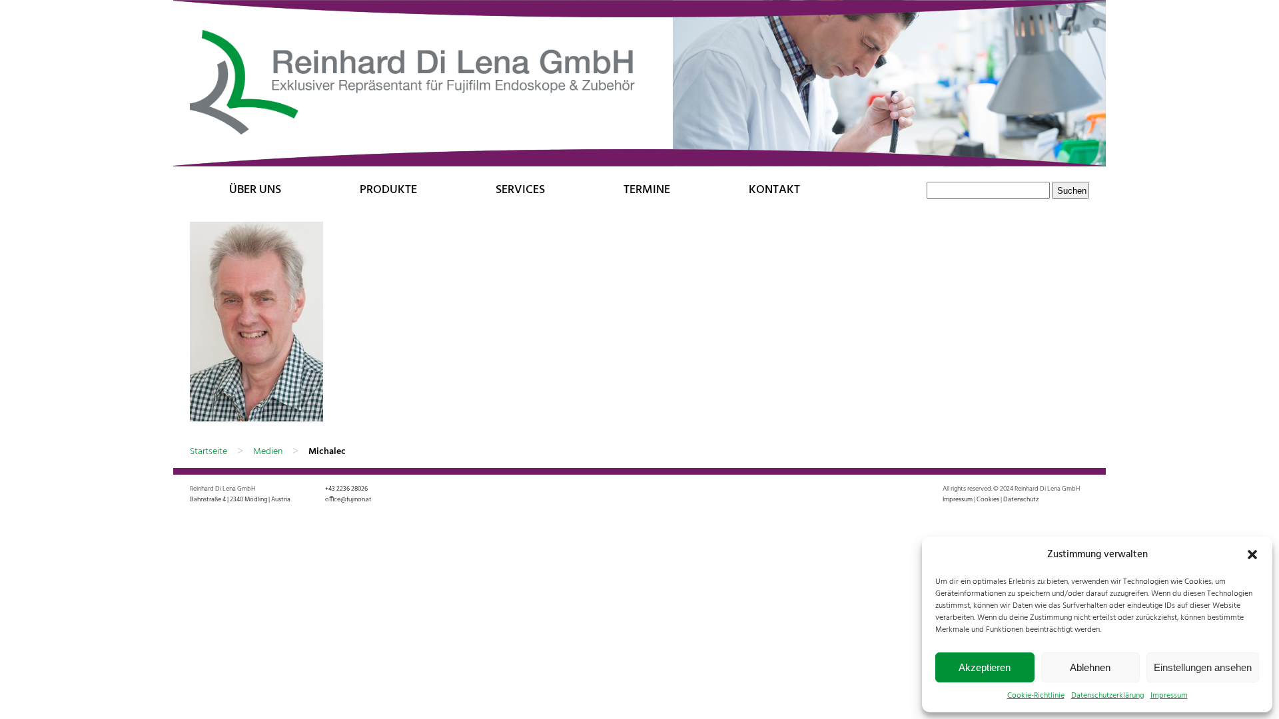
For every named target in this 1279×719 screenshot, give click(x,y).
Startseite (208, 451)
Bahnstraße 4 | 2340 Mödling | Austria (240, 499)
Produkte (388, 190)
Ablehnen (1090, 667)
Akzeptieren (985, 667)
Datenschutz (1021, 499)
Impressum (1169, 695)
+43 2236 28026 (346, 488)
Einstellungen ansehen (1203, 667)
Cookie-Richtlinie (1036, 695)
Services (520, 190)
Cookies (988, 499)
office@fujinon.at (348, 499)
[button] (1252, 554)
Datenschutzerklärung (1107, 695)
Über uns (255, 190)
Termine (647, 190)
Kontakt (774, 190)
